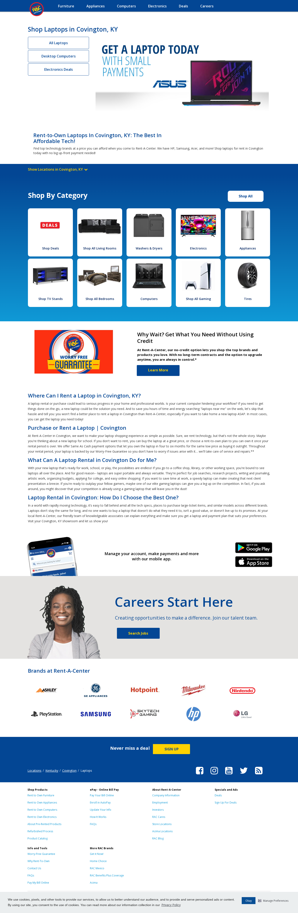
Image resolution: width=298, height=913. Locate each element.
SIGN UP (171, 749)
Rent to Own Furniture (40, 795)
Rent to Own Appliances (42, 802)
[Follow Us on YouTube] (229, 775)
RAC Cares (158, 817)
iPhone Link (254, 563)
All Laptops (58, 42)
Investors (158, 810)
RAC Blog (158, 838)
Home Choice (98, 861)
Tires (248, 299)
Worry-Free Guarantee (41, 854)
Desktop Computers (58, 56)
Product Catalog (37, 838)
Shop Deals (50, 248)
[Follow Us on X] (243, 775)
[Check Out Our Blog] (259, 775)
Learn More (158, 370)
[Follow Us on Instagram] (214, 775)
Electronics (198, 248)
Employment (160, 802)
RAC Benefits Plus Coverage (107, 875)
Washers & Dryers (149, 248)
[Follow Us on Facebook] (200, 775)
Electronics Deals (58, 69)
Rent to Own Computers (42, 810)
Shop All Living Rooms (99, 248)
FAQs (93, 824)
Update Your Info (100, 810)
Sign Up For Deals (225, 802)
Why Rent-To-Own (38, 861)
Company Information (166, 795)
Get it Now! (96, 854)
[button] (273, 900)
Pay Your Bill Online (102, 795)
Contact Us (34, 868)
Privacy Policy (171, 905)
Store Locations (161, 824)
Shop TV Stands (50, 299)
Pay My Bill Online (38, 882)
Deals (218, 795)
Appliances (248, 248)
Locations (34, 770)
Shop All (246, 196)
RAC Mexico (97, 868)
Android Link (254, 549)
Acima (94, 882)
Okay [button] (248, 901)
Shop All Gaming (198, 299)
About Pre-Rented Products (44, 824)
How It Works (98, 817)
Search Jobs (138, 633)
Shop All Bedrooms (100, 299)
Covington (69, 770)
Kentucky (51, 770)
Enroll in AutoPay (100, 802)
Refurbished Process (40, 831)
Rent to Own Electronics (42, 817)
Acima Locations (162, 831)
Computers (149, 299)
